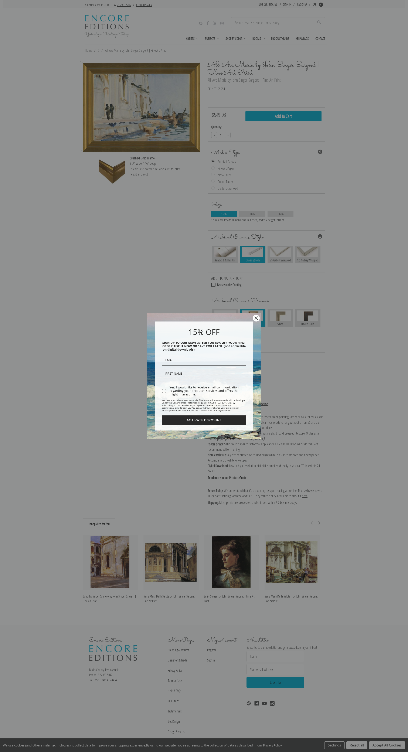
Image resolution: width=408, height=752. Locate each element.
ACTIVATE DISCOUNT (204, 420)
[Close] (256, 318)
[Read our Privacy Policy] (243, 400)
